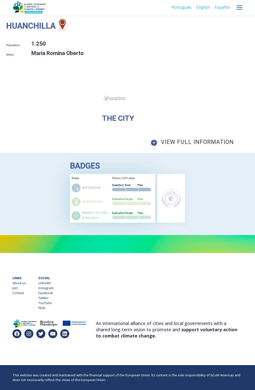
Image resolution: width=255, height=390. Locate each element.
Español (222, 7)
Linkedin (44, 283)
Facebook (45, 293)
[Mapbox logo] (115, 98)
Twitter (43, 298)
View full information (197, 142)
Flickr (42, 308)
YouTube (45, 303)
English (203, 7)
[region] (178, 61)
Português (181, 7)
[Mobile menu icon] (240, 7)
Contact (18, 293)
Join (15, 288)
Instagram (46, 288)
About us (19, 283)
